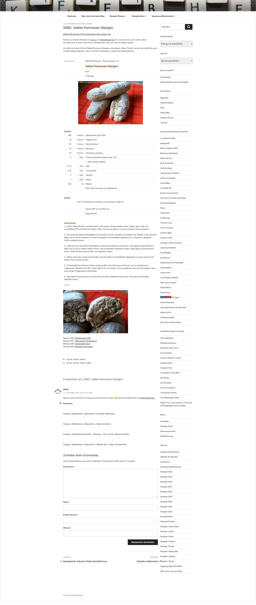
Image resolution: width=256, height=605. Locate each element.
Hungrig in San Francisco (171, 243)
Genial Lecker (166, 238)
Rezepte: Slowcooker (169, 551)
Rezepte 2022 (166, 512)
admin (89, 24)
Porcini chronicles (167, 388)
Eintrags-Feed (166, 426)
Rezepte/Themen (117, 16)
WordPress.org (166, 436)
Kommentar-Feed (167, 431)
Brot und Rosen (167, 163)
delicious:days (166, 363)
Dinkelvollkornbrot (82, 344)
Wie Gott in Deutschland (170, 322)
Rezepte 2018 (166, 492)
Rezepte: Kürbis (167, 531)
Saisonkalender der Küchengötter (174, 82)
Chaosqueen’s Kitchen (169, 173)
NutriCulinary (165, 287)
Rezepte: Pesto (166, 536)
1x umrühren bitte (167, 138)
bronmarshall (165, 353)
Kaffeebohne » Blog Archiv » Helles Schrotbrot (91, 424)
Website (67, 528)
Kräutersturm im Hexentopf (171, 263)
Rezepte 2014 (166, 472)
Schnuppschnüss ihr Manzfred (173, 307)
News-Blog (164, 113)
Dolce (162, 208)
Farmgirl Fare (166, 368)
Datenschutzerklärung (169, 452)
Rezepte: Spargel (167, 556)
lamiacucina (165, 273)
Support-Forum (166, 118)
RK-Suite (175, 297)
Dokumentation (166, 103)
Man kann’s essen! (168, 282)
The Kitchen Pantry (168, 393)
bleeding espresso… (169, 343)
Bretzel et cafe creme (169, 348)
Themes (163, 123)
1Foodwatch (165, 77)
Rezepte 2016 (166, 482)
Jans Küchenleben (168, 248)
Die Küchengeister (168, 203)
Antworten (68, 403)
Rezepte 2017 (166, 487)
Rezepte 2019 (166, 497)
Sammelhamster (167, 302)
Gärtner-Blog (165, 233)
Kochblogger (165, 253)
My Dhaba (164, 378)
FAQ (162, 108)
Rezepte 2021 (166, 506)
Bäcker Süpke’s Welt (169, 148)
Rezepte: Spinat (167, 561)
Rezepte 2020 (166, 502)
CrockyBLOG (165, 188)
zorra (65, 389)
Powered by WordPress (73, 595)
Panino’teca (165, 292)
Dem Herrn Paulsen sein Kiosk (173, 198)
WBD (89, 363)
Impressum (165, 462)
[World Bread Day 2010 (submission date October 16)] (87, 34)
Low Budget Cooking (169, 277)
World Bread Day (107, 40)
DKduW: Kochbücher (169, 457)
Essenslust (164, 213)
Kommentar (69, 467)
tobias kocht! (165, 312)
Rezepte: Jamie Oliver (169, 526)
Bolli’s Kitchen (166, 158)
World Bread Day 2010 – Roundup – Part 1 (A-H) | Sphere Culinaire (100, 434)
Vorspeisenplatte (167, 317)
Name (66, 502)
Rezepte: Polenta (167, 541)
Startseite (71, 16)
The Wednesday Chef (169, 398)
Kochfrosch (165, 258)
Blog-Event (73, 359)
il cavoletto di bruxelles (169, 373)
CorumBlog (165, 183)
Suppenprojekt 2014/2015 (171, 566)
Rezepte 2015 (166, 477)
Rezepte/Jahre (138, 16)
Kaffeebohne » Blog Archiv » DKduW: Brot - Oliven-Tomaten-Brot (99, 444)
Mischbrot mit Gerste (84, 346)
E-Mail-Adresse (70, 515)
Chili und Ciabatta (167, 178)
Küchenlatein (165, 268)
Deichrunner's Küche (169, 193)
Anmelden (164, 421)
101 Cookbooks (167, 338)
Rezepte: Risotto (167, 546)
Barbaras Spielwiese (169, 153)
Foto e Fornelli (166, 228)
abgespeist (165, 143)
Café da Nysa (166, 168)
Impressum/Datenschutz (163, 16)
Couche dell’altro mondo (170, 358)
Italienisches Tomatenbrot (86, 341)
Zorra (93, 40)
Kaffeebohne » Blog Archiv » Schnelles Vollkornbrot (93, 414)
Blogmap (164, 98)
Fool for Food (166, 223)
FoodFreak (165, 218)
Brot (83, 359)
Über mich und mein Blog (92, 16)
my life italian (165, 383)
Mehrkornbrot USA (83, 338)
